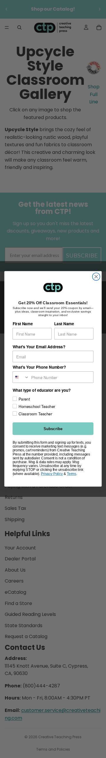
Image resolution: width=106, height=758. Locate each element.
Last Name (64, 324)
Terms (71, 474)
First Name (23, 324)
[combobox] (21, 377)
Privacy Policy (52, 474)
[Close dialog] (96, 277)
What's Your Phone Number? (39, 367)
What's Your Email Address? (39, 346)
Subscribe (53, 429)
